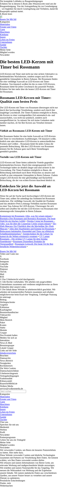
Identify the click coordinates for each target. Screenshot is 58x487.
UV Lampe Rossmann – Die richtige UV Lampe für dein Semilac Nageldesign (25, 239)
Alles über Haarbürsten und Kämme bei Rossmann (31, 229)
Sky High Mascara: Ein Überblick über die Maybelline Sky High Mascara (28, 226)
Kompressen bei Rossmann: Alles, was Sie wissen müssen (26, 216)
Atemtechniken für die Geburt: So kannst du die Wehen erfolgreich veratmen (26, 235)
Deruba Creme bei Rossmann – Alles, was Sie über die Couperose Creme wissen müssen (27, 222)
